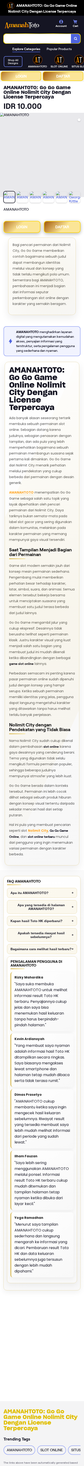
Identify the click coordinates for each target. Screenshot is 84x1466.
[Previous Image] (3, 156)
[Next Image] (80, 156)
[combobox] (37, 38)
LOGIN (21, 76)
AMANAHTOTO (21, 492)
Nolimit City (38, 830)
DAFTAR (63, 76)
